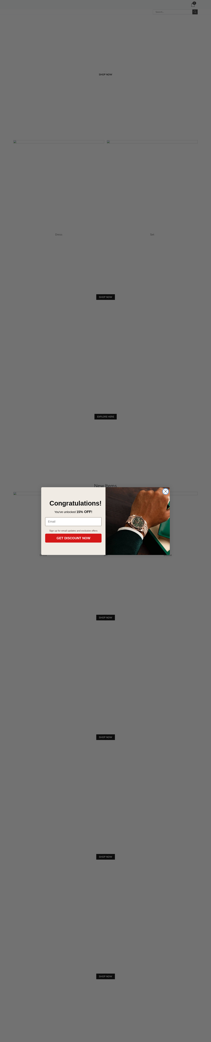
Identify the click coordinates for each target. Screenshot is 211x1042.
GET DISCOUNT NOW (73, 538)
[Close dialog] (165, 491)
